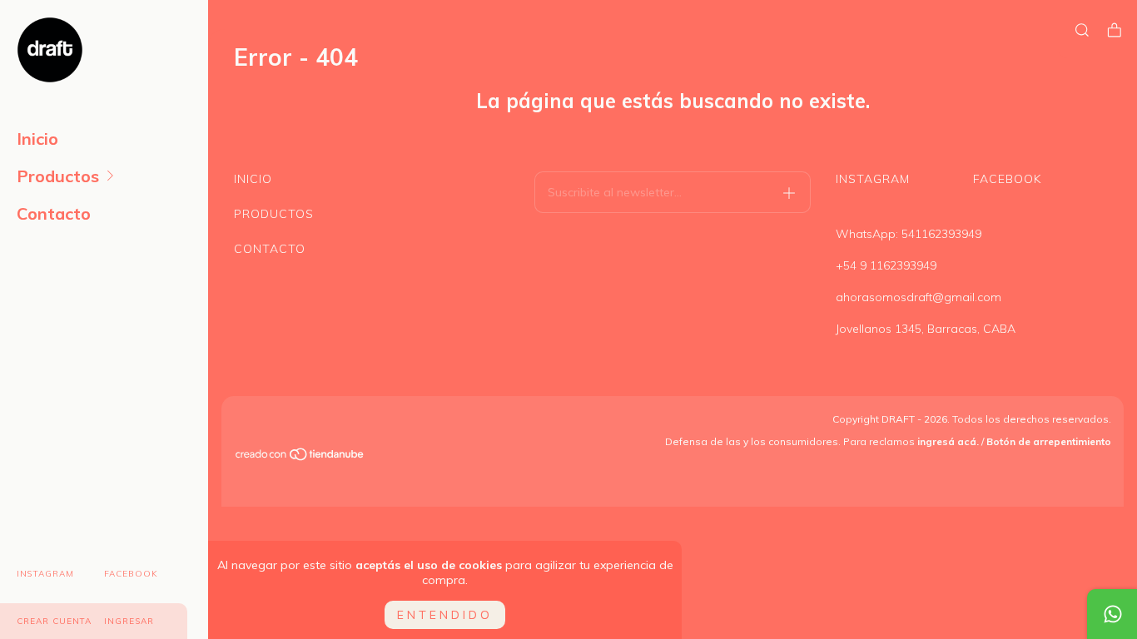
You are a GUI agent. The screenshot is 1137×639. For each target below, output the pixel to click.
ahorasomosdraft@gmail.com (918, 297)
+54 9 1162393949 (886, 265)
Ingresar (129, 621)
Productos (58, 176)
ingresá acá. (948, 441)
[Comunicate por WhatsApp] (1112, 614)
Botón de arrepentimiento (1048, 441)
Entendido (445, 614)
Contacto (54, 213)
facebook (131, 573)
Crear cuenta (54, 621)
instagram (45, 573)
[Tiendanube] (300, 456)
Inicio (37, 138)
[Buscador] (1082, 30)
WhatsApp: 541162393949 (908, 233)
